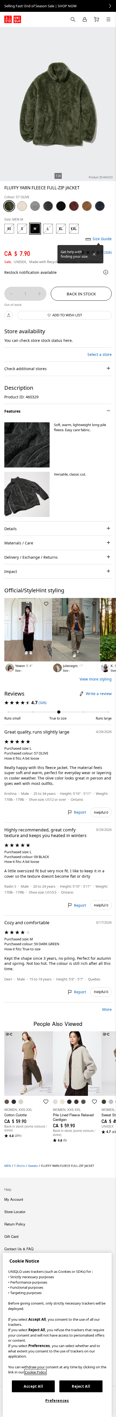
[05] (35, 206)
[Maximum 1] (39, 294)
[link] (58, 6)
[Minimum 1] (11, 294)
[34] (87, 206)
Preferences (57, 1400)
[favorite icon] (46, 1102)
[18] (74, 206)
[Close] (94, 254)
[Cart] (97, 19)
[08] (48, 206)
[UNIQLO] (12, 19)
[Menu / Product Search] (108, 19)
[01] (22, 206)
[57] (9, 206)
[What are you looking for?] (73, 19)
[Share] (8, 315)
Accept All (33, 1386)
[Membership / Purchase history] (85, 19)
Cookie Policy (35, 1372)
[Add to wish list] (46, 604)
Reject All (81, 1386)
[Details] (106, 272)
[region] (57, 1335)
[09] (61, 206)
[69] (100, 206)
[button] (27, 444)
